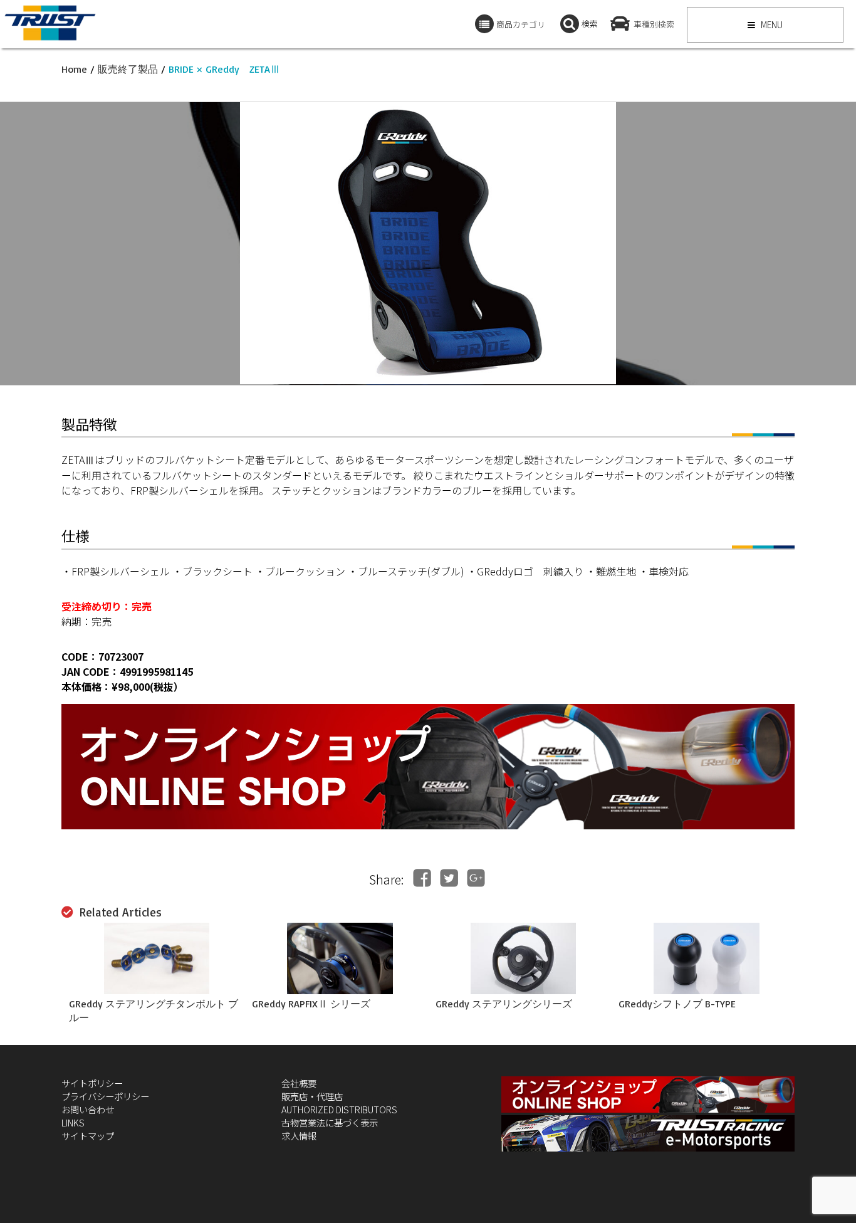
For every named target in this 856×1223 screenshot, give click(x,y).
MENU (771, 24)
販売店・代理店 (312, 1096)
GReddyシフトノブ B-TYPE (677, 1003)
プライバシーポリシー (105, 1096)
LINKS (73, 1122)
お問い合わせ (87, 1109)
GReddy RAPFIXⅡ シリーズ (311, 1003)
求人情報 (298, 1135)
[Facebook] (422, 878)
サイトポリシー (92, 1082)
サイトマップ (87, 1135)
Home (74, 69)
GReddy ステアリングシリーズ (504, 1003)
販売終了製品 (128, 69)
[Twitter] (449, 878)
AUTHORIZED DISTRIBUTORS (339, 1109)
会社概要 (298, 1082)
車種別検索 (654, 24)
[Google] (475, 878)
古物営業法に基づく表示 (329, 1122)
